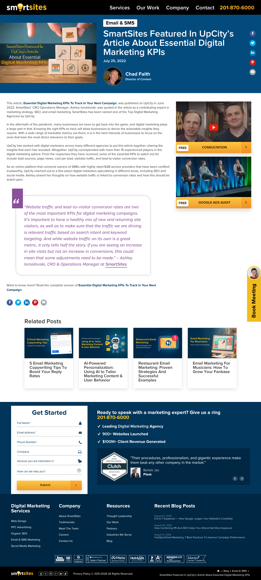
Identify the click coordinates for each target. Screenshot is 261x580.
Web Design (18, 521)
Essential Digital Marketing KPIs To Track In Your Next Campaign (70, 103)
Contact (205, 8)
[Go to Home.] (218, 571)
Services (120, 8)
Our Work (147, 8)
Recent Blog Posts (174, 506)
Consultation (214, 147)
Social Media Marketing (26, 546)
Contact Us (66, 541)
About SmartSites (70, 516)
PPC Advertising (21, 527)
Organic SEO (19, 533)
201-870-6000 (237, 7)
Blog (109, 541)
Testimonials (67, 522)
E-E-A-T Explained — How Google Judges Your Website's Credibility (193, 518)
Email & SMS (120, 23)
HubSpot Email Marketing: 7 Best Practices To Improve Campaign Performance (199, 537)
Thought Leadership (119, 516)
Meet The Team (69, 528)
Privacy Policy (82, 574)
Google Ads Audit (214, 202)
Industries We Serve (119, 535)
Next (241, 478)
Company (177, 8)
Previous (235, 478)
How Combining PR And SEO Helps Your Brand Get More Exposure (193, 528)
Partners (112, 528)
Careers (64, 535)
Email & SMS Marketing (25, 540)
